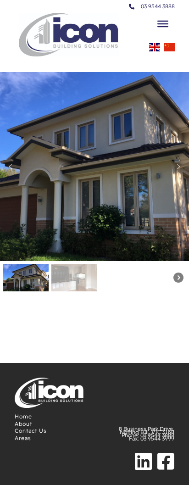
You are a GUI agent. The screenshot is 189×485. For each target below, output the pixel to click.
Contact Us (31, 430)
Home (23, 416)
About (23, 423)
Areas (23, 438)
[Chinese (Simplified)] (169, 50)
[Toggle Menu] (162, 24)
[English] (154, 50)
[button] (10, 166)
